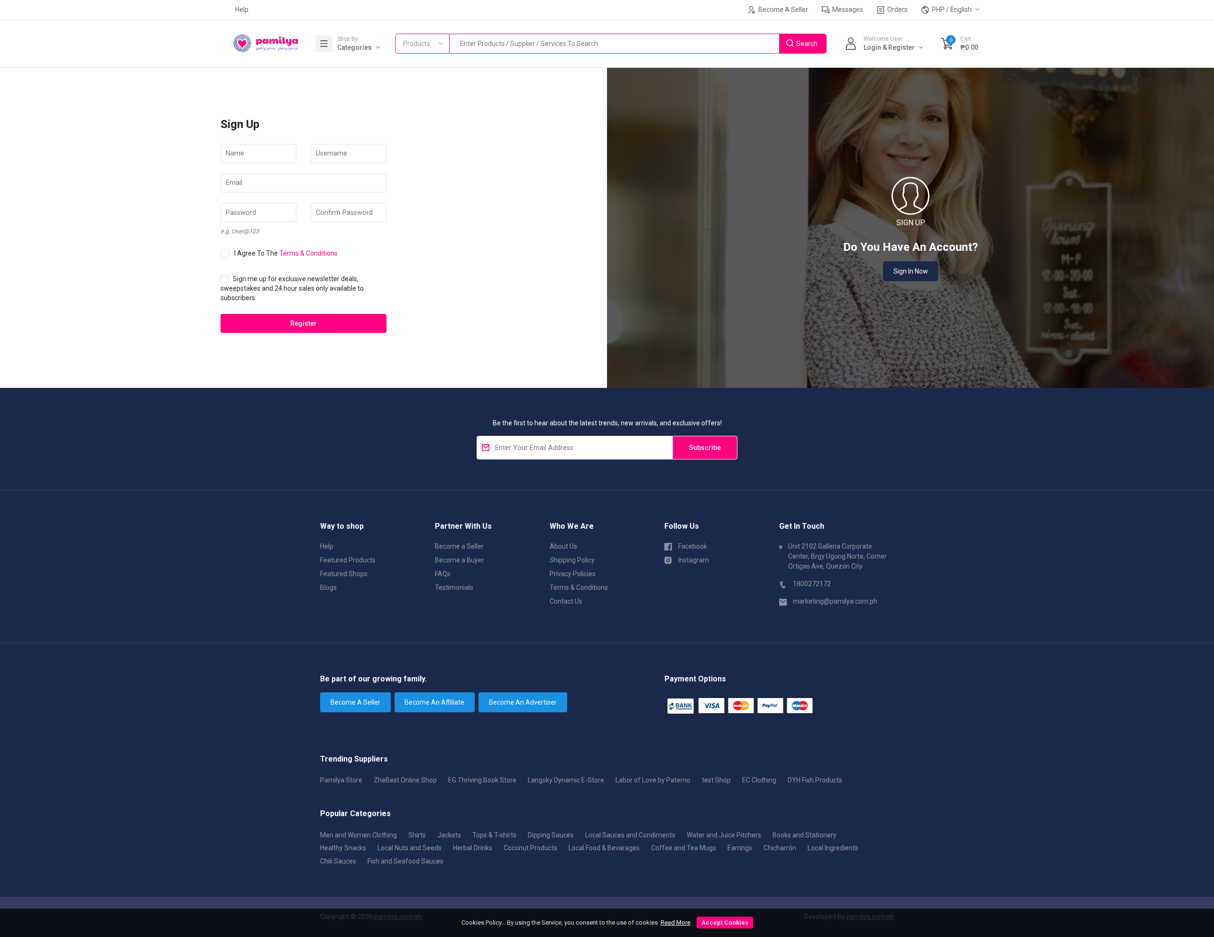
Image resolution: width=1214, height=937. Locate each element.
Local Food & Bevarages (604, 848)
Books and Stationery (805, 835)
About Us (563, 546)
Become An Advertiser (523, 702)
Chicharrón (779, 848)
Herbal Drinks (472, 848)
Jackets (449, 835)
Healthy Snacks (343, 848)
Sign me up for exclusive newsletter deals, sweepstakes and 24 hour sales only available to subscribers (292, 288)
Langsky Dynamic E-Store (566, 780)
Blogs (328, 587)
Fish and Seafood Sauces (405, 861)
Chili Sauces (338, 861)
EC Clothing (759, 780)
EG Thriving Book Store (482, 780)
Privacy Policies (573, 574)
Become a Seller (459, 546)
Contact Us (566, 601)
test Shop (716, 780)
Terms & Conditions (308, 253)
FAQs (443, 574)
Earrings (739, 848)
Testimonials (454, 587)
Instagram (693, 560)
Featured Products (348, 560)
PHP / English (951, 9)
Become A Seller (782, 9)
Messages (847, 9)
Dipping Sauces (551, 835)
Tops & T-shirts (494, 835)
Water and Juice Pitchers (724, 835)
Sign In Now (910, 271)
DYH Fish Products (815, 780)
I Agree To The (286, 253)
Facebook (692, 546)
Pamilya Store (341, 780)
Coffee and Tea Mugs (683, 848)
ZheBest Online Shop (405, 780)
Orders (897, 9)
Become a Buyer (459, 560)
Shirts (417, 835)
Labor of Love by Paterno (653, 780)
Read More (675, 922)
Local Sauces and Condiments (630, 835)
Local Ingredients (833, 848)
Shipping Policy (572, 560)
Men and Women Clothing (358, 835)
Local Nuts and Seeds (409, 848)
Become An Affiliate (434, 702)
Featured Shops (344, 574)
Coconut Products (530, 848)
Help (241, 9)
